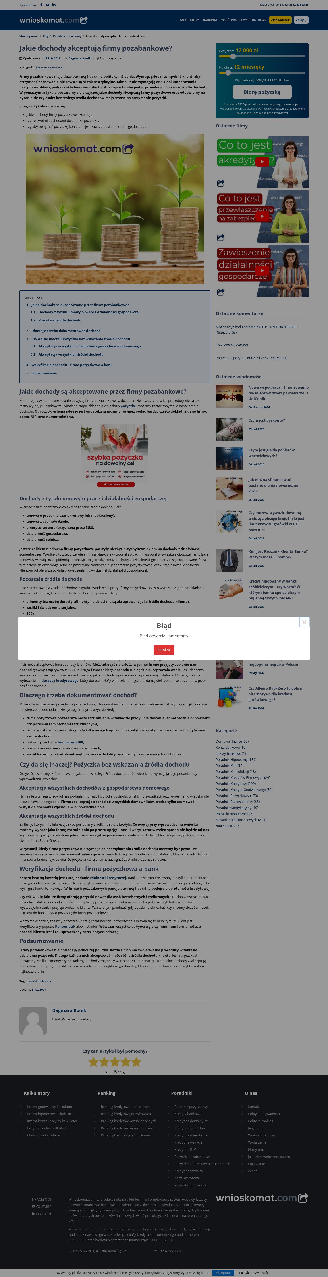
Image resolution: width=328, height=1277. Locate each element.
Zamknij (164, 649)
